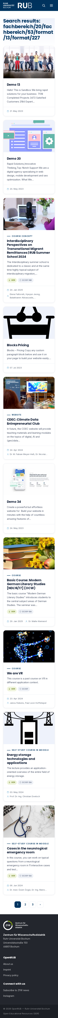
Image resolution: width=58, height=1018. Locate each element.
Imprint (7, 969)
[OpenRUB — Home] (17, 5)
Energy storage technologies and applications (21, 759)
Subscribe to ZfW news (16, 990)
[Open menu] (51, 5)
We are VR (15, 673)
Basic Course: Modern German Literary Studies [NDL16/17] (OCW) (26, 584)
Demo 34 (14, 502)
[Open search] (43, 5)
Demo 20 (14, 158)
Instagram (8, 995)
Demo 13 (13, 84)
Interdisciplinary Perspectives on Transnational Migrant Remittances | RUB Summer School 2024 (28, 249)
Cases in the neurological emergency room (27, 850)
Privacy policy (10, 975)
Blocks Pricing (18, 345)
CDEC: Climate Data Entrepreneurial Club (23, 421)
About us (8, 964)
